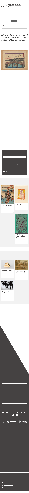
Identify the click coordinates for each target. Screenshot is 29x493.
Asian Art (4, 99)
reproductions (23, 316)
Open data (4, 447)
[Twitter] (6, 171)
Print (3, 113)
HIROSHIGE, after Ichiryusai (12, 46)
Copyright (23, 490)
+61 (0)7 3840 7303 (8, 481)
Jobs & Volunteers (8, 490)
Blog (16, 447)
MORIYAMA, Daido (6, 295)
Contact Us (6, 484)
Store (3, 451)
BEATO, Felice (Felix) (21, 274)
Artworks (5, 16)
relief (3, 120)
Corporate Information (15, 491)
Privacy (17, 490)
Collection (11, 10)
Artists (14, 16)
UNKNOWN (5, 272)
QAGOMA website (6, 449)
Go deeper (23, 16)
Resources (20, 21)
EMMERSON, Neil (20, 240)
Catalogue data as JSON (9, 165)
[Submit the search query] (2, 26)
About (16, 449)
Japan (3, 133)
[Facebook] (4, 171)
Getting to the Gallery (9, 479)
